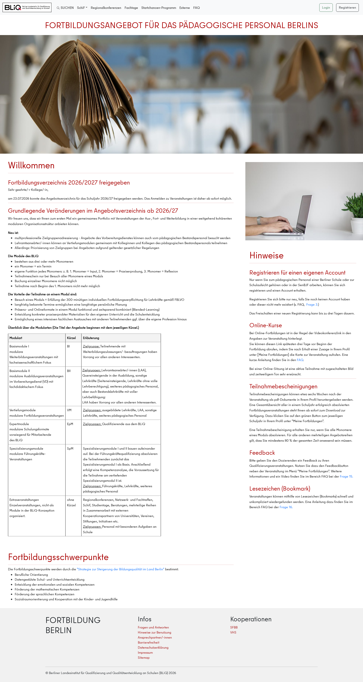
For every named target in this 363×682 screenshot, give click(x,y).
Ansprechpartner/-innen (155, 637)
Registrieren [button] (347, 7)
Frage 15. (346, 476)
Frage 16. (286, 507)
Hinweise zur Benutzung (154, 632)
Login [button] (326, 7)
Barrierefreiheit (148, 642)
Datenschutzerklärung (153, 647)
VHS (233, 632)
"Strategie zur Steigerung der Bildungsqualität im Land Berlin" (120, 569)
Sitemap (144, 657)
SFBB (234, 627)
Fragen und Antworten (153, 627)
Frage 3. (311, 304)
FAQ (300, 359)
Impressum (145, 652)
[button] (82, 7)
